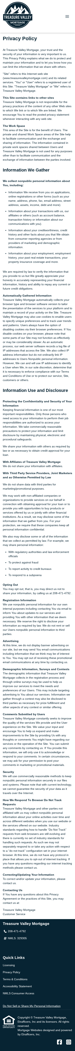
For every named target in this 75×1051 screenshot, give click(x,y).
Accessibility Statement (17, 986)
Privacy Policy (11, 972)
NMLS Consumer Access (18, 993)
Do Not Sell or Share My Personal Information (32, 1006)
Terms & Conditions (15, 979)
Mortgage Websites (30, 1030)
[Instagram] (68, 1042)
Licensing (9, 965)
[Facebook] (59, 1042)
